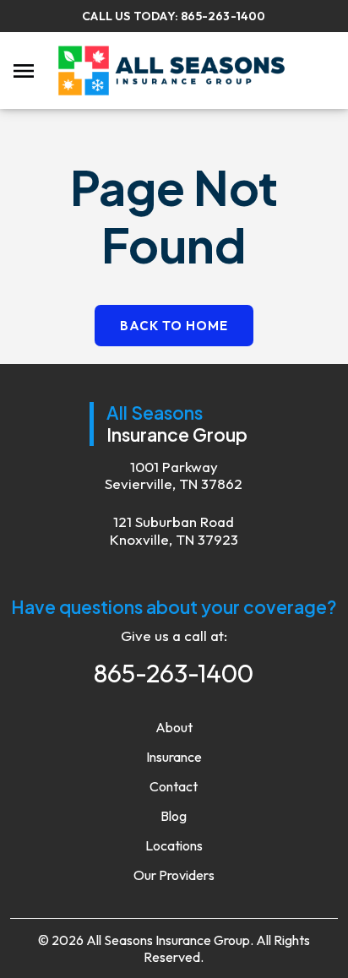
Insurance (174, 756)
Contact (174, 786)
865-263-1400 (223, 16)
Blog (173, 815)
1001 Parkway (173, 475)
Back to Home (174, 326)
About (174, 727)
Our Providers (174, 875)
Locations (174, 845)
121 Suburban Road (174, 530)
